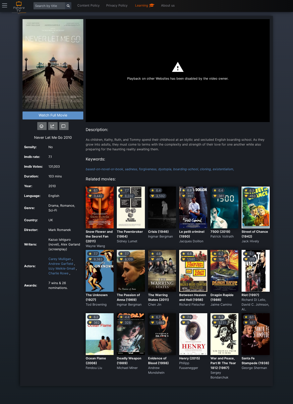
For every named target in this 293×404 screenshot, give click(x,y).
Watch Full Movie (53, 115)
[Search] (68, 5)
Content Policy (88, 5)
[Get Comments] (64, 126)
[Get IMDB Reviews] (42, 126)
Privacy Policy (117, 5)
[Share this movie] (53, 126)
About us (168, 5)
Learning (142, 5)
